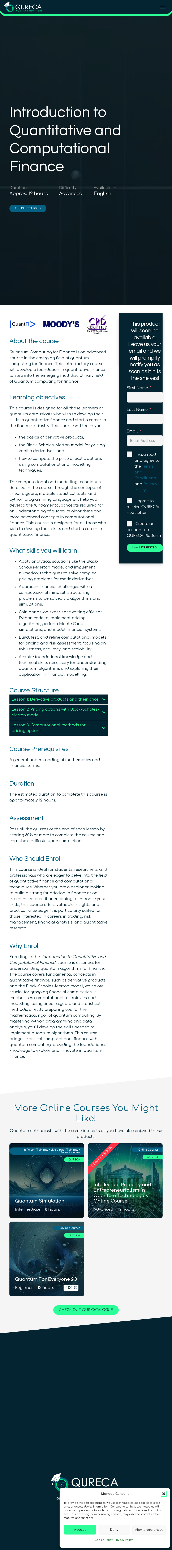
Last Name (137, 410)
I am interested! (144, 547)
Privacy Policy (124, 1539)
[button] (164, 1494)
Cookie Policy (104, 1539)
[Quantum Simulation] (46, 1180)
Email (132, 431)
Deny (114, 1530)
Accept (80, 1530)
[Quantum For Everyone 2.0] (46, 1259)
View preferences (149, 1530)
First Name (137, 388)
